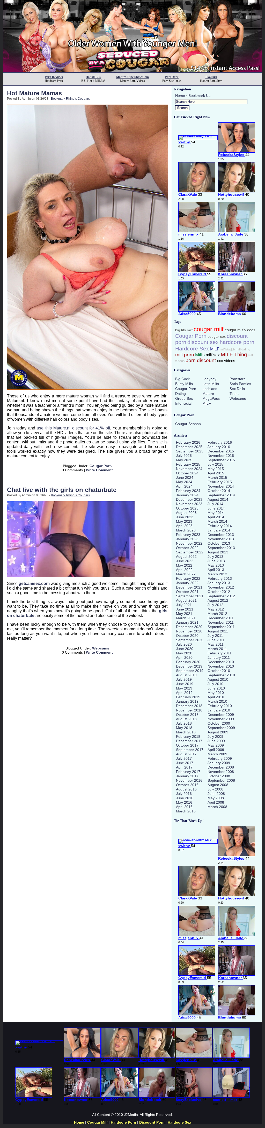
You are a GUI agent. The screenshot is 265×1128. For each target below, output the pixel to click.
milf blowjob (227, 349)
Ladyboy (209, 379)
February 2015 (220, 482)
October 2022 (187, 548)
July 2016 (184, 794)
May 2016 (184, 802)
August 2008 (218, 785)
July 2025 (184, 455)
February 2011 (220, 653)
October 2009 (219, 723)
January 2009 (219, 763)
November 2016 (189, 780)
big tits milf (184, 330)
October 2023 (187, 508)
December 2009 (221, 714)
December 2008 (221, 767)
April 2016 (184, 807)
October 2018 (187, 714)
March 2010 (217, 701)
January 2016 (219, 447)
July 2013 (215, 556)
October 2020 (187, 635)
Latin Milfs (210, 384)
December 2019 (189, 666)
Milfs (200, 354)
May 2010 (216, 693)
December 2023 (189, 499)
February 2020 (188, 662)
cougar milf (209, 329)
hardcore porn (237, 342)
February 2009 (220, 758)
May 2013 (216, 565)
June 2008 (216, 794)
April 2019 (184, 693)
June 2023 (184, 517)
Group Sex (184, 398)
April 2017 (184, 767)
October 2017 (187, 745)
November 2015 (221, 455)
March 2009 (217, 754)
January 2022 (187, 583)
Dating (180, 393)
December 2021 (189, 587)
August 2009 (218, 732)
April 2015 (216, 473)
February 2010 (220, 706)
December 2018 (189, 706)
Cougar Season (188, 424)
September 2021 (189, 596)
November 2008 (221, 772)
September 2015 (221, 460)
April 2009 (216, 750)
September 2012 (221, 596)
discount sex (203, 342)
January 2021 (187, 622)
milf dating (243, 349)
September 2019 (189, 671)
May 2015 (216, 469)
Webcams (100, 648)
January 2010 (219, 710)
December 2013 (221, 534)
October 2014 (219, 491)
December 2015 (221, 451)
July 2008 (215, 789)
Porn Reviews (54, 77)
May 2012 (216, 609)
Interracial (183, 403)
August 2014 (218, 499)
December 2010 (221, 662)
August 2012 (218, 600)
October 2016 (187, 785)
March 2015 (217, 477)
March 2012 (217, 614)
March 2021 (186, 618)
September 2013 (221, 548)
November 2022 (189, 543)
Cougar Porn (101, 466)
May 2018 (184, 728)
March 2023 (186, 530)
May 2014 (216, 513)
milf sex (213, 355)
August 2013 (218, 552)
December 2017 (189, 741)
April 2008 (216, 802)
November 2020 (189, 631)
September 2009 (221, 728)
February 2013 (220, 578)
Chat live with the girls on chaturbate (61, 489)
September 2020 (189, 640)
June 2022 (184, 561)
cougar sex (217, 337)
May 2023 (184, 521)
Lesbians (209, 389)
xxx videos (226, 360)
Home (180, 95)
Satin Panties (240, 384)
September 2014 (221, 495)
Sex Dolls (237, 389)
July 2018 (184, 723)
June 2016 (184, 798)
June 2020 (184, 649)
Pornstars (237, 379)
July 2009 (215, 736)
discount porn (152, 1122)
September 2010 (221, 675)
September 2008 (221, 780)
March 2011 (217, 649)
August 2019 (186, 675)
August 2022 (186, 556)
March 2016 (186, 811)
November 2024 (189, 469)
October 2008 (219, 776)
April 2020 (184, 657)
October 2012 (219, 592)
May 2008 (216, 798)
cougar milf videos (240, 330)
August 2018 (186, 719)
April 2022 (184, 570)
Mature (208, 393)
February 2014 (220, 526)
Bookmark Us (199, 95)
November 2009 (221, 719)
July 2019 (184, 679)
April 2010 (216, 697)
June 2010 (216, 688)
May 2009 (216, 745)
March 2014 (217, 521)
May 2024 (184, 482)
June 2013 (216, 561)
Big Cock (182, 379)
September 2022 (189, 552)
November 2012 (221, 587)
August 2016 (186, 789)
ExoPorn (211, 77)
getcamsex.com (34, 583)
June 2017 (184, 763)
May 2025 (184, 460)
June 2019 (184, 684)
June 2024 (184, 477)
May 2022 (184, 565)
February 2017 (188, 772)
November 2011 (221, 622)
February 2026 (188, 442)
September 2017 (189, 750)
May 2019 (184, 688)
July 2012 (215, 605)
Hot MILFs (93, 77)
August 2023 (186, 513)
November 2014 (221, 486)
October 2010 (219, 671)
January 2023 (187, 539)
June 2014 (216, 508)
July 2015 (215, 464)
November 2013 (221, 539)
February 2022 (188, 578)
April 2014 (216, 517)
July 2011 (215, 635)
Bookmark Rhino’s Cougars (70, 98)
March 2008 (217, 807)
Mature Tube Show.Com (132, 77)
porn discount (201, 360)
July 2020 (184, 644)
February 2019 (188, 697)
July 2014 (215, 504)
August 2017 (186, 754)
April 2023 (184, 526)
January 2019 (187, 701)
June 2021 (184, 609)
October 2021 (187, 592)
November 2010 (221, 666)
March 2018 (186, 732)
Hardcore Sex (192, 348)
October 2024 (187, 473)
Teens (234, 393)
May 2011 (216, 644)
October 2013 (219, 543)
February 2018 (188, 736)
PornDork (172, 77)
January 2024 (187, 495)
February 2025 (188, 464)
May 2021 (184, 614)
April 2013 (216, 570)
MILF (214, 349)
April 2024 (184, 486)
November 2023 (189, 504)
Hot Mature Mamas (34, 93)
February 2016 (220, 442)
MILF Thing (234, 354)
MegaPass (211, 398)
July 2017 (184, 758)
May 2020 (184, 653)
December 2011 (221, 618)
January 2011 (219, 657)
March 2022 (186, 574)
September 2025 (189, 451)
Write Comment (99, 470)
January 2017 (187, 776)
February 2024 (188, 491)
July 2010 (215, 684)
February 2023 (188, 534)
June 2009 (216, 741)
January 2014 (219, 530)
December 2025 (189, 447)
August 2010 (218, 679)
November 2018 (189, 710)
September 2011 (221, 627)
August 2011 (218, 631)
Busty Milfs (184, 384)
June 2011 (216, 640)
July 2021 (184, 605)
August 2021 (186, 600)
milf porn (184, 354)
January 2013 (219, 583)
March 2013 (217, 574)
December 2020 (189, 627)
